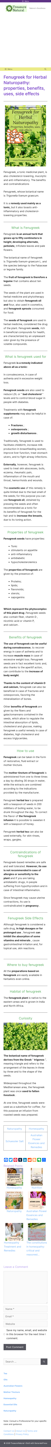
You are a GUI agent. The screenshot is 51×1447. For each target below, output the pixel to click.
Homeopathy (36, 1128)
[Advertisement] (25, 40)
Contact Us (9, 1431)
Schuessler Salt (15, 1141)
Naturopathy (14, 1128)
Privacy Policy (22, 1434)
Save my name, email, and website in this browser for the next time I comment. (26, 1334)
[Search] (44, 1361)
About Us (21, 1431)
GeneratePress (41, 1443)
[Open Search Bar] (45, 69)
